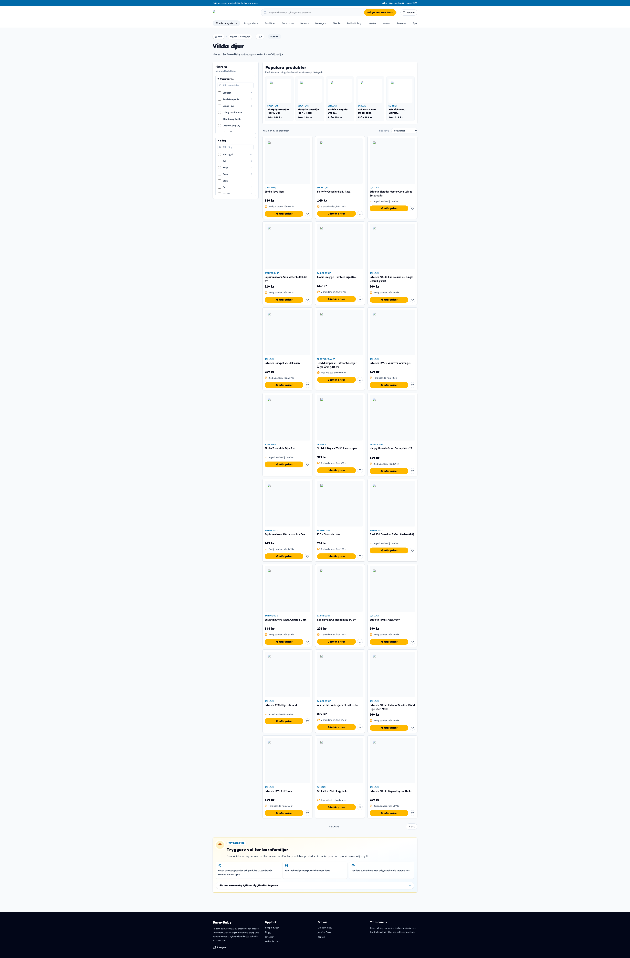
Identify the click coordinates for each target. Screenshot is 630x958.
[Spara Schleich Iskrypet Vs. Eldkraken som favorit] (307, 385)
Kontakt (321, 936)
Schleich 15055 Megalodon (385, 619)
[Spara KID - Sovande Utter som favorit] (360, 556)
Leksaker (372, 23)
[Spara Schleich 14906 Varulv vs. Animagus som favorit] (412, 385)
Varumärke (227, 78)
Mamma (386, 23)
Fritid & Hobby (354, 23)
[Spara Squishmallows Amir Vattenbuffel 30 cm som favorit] (307, 299)
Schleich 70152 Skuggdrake (332, 791)
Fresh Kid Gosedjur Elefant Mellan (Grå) (392, 534)
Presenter (401, 23)
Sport (415, 23)
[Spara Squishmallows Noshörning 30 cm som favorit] (360, 642)
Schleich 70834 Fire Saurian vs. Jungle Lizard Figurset (391, 278)
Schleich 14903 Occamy (278, 791)
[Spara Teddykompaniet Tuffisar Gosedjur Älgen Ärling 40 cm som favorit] (360, 380)
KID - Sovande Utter (328, 534)
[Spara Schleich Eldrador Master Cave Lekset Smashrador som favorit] (412, 208)
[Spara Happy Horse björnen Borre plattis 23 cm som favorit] (412, 471)
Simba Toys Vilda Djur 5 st (280, 448)
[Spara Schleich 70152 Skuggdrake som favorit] (360, 807)
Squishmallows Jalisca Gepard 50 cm (285, 619)
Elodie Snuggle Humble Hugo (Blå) (337, 277)
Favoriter (269, 936)
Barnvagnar (320, 23)
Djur (260, 36)
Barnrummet (288, 23)
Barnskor (304, 23)
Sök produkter (272, 927)
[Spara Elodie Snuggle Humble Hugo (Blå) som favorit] (360, 299)
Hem (220, 36)
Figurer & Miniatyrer (240, 36)
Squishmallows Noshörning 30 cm (336, 619)
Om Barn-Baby (325, 927)
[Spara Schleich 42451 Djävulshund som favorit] (307, 721)
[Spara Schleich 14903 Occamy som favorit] (307, 813)
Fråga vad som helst (380, 12)
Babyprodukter (251, 23)
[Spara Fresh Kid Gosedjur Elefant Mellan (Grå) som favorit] (412, 550)
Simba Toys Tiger (274, 191)
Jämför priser (284, 213)
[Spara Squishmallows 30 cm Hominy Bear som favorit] (307, 556)
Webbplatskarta (272, 941)
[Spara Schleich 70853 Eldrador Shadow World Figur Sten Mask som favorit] (412, 728)
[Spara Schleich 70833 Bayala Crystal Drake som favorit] (412, 813)
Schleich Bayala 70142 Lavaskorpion (337, 448)
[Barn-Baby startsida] (235, 12)
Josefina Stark (324, 932)
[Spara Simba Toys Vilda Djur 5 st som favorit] (307, 464)
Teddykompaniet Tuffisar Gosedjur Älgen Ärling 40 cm (336, 364)
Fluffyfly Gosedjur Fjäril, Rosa (333, 191)
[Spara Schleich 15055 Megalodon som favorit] (412, 642)
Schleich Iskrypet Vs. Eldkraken (282, 363)
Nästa (412, 826)
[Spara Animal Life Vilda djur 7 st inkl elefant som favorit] (360, 727)
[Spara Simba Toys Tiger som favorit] (307, 213)
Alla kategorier (226, 23)
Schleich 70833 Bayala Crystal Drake (391, 791)
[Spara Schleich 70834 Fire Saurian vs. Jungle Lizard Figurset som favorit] (412, 299)
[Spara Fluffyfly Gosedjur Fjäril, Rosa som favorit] (360, 213)
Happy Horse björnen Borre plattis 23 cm (391, 450)
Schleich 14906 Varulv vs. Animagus (390, 363)
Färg (223, 140)
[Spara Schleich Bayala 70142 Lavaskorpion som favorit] (360, 470)
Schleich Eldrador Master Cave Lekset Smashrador (391, 193)
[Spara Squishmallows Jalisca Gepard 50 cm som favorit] (307, 642)
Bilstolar (337, 23)
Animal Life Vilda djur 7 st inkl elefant (338, 705)
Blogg (268, 932)
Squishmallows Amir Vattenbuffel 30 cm (286, 278)
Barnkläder (270, 23)
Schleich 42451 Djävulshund (281, 705)
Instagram (222, 947)
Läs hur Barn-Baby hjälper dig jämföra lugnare (248, 885)
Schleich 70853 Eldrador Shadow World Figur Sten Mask (392, 706)
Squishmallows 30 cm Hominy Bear (285, 534)
